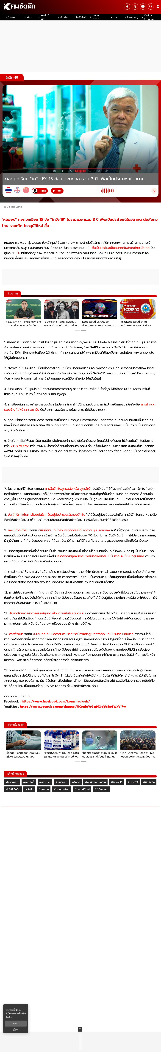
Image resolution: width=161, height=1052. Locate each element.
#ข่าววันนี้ (28, 782)
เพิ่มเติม (8, 1017)
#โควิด (76, 782)
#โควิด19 (133, 782)
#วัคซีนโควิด (13, 789)
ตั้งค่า (15, 1030)
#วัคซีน (29, 789)
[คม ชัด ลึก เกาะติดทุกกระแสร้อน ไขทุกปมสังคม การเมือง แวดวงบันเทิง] (80, 7)
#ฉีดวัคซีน (149, 782)
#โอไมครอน (101, 789)
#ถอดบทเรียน (61, 789)
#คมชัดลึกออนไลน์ (95, 782)
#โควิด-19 (116, 782)
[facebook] (127, 6)
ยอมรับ (15, 1023)
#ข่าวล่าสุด (12, 782)
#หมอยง (44, 789)
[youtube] (143, 6)
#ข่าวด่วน (44, 782)
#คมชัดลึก (61, 782)
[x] (135, 6)
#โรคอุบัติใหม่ (82, 789)
